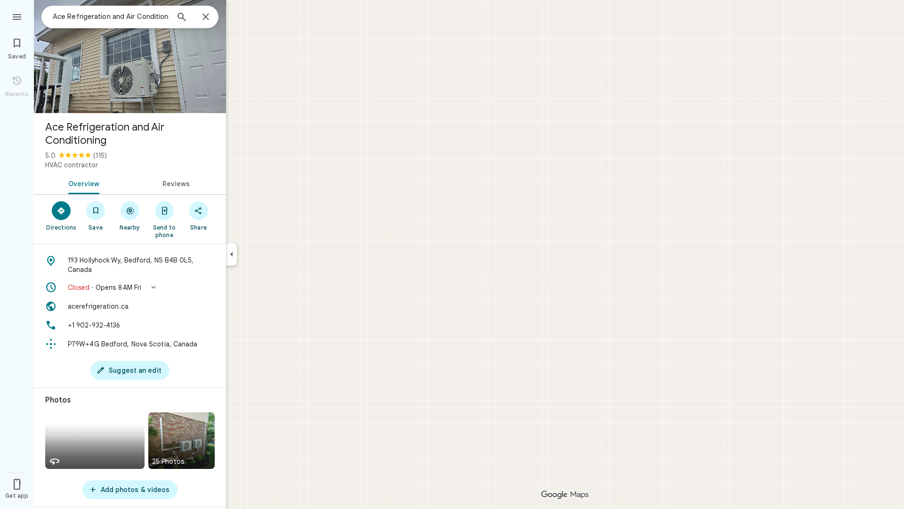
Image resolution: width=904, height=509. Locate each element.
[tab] (82, 183)
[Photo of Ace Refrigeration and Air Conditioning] (130, 56)
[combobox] (111, 16)
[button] (130, 287)
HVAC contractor (71, 165)
